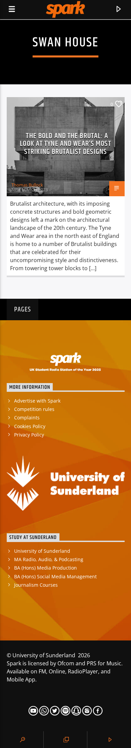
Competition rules (34, 409)
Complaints (27, 417)
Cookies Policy (29, 426)
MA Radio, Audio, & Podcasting (48, 559)
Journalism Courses (36, 585)
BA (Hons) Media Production (45, 568)
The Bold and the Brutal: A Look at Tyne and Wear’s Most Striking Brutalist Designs (65, 144)
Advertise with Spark (37, 401)
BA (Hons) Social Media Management (55, 576)
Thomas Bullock (27, 185)
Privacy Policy (29, 434)
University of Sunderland (42, 551)
